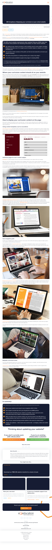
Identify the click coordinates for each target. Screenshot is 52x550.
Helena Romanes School (7, 128)
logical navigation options (34, 68)
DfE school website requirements (15, 42)
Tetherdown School (23, 202)
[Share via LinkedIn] (29, 447)
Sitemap (26, 539)
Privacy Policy (26, 535)
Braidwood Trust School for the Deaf (9, 280)
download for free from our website (35, 37)
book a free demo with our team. (12, 439)
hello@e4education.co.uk (26, 528)
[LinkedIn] (30, 518)
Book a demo (25, 508)
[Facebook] (24, 518)
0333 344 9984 (26, 525)
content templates (24, 68)
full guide (8, 37)
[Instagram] (27, 518)
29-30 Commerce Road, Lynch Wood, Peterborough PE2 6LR (26, 522)
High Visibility (26, 538)
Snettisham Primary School (22, 111)
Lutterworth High (6, 321)
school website (7, 34)
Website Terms (26, 536)
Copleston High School (16, 244)
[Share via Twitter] (26, 447)
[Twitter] (21, 518)
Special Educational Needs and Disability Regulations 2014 (17, 62)
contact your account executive (37, 439)
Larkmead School (6, 365)
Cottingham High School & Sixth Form (10, 199)
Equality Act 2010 (44, 60)
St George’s (5, 159)
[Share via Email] (23, 447)
